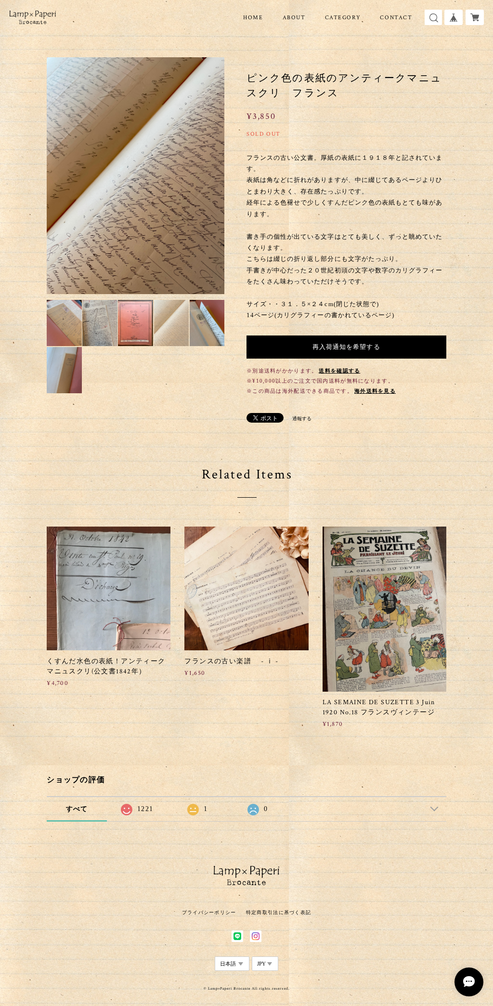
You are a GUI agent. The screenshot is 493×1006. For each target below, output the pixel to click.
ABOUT (294, 17)
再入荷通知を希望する (346, 346)
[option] (135, 175)
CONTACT (396, 17)
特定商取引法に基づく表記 (278, 912)
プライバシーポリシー (209, 912)
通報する (301, 418)
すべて (77, 809)
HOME (253, 17)
